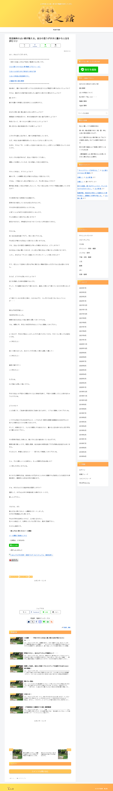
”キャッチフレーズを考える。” (88, 170)
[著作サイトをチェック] (28, 621)
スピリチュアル (14, 576)
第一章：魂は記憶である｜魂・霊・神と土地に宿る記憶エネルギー (92, 131)
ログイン (82, 470)
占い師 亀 (89, 177)
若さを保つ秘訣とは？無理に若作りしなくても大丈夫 (92, 148)
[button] (56, 45)
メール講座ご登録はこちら (18, 535)
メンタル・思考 (24, 576)
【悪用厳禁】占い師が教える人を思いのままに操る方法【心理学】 (92, 155)
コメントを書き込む (40, 771)
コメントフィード (85, 478)
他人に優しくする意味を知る (89, 126)
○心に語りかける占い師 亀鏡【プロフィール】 (25, 67)
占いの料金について (86, 93)
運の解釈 (82, 88)
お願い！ (80, 177)
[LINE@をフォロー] (44, 621)
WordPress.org (84, 483)
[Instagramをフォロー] (40, 621)
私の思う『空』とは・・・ (88, 97)
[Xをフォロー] (32, 621)
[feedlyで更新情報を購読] (47, 621)
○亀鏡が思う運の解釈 (16, 81)
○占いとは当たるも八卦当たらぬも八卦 (22, 71)
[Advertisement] (40, 593)
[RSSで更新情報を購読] (51, 621)
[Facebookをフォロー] (36, 621)
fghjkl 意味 (83, 105)
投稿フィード (83, 474)
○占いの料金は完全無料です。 (19, 76)
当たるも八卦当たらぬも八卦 (89, 84)
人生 (31, 576)
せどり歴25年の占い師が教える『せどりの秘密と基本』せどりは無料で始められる (92, 140)
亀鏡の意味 (83, 101)
